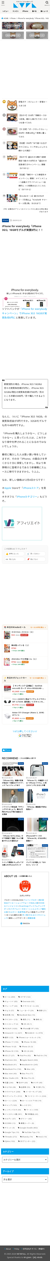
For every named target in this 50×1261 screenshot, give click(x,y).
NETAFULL (21, 1254)
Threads (11, 1137)
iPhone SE (12, 1051)
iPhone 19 (10, 1046)
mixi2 (42, 1137)
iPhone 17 (12, 1042)
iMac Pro (29, 1078)
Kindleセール (35, 1033)
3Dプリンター (27, 1141)
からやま (10, 1087)
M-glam (27, 1257)
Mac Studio (12, 1078)
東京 (26, 1019)
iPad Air (41, 1055)
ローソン (11, 1101)
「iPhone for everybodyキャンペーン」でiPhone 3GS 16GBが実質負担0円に (24, 313)
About (8, 1249)
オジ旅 (25, 915)
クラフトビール (31, 1006)
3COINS (10, 1123)
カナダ (25, 997)
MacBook (11, 1064)
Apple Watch (30, 1060)
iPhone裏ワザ (31, 1028)
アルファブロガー (30, 900)
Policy (16, 1249)
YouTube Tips (32, 1132)
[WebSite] (25, 923)
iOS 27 (10, 1055)
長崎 (39, 1019)
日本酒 (9, 1015)
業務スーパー (27, 1123)
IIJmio (10, 1141)
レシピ (26, 1105)
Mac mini (11, 1073)
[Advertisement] (25, 68)
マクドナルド (12, 1092)
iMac (31, 1069)
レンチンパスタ (13, 1110)
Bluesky (27, 1137)
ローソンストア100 (31, 1101)
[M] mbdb (37, 1257)
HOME (6, 18)
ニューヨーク (26, 1010)
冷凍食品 (32, 1114)
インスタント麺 (13, 1114)
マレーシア (11, 1006)
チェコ (9, 1010)
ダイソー (26, 1119)
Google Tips (12, 1132)
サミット (10, 1128)
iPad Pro (25, 1055)
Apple (7, 488)
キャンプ (11, 1105)
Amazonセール (13, 1033)
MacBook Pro (13, 1069)
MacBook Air (30, 1064)
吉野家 (25, 1087)
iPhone (13, 18)
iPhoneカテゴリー (27, 496)
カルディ (10, 1119)
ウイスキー (11, 1019)
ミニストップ (11, 1024)
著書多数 (31, 918)
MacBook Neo (27, 1015)
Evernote (29, 1001)
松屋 (9, 1083)
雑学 (9, 1037)
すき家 (40, 1087)
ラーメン (32, 1110)
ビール (10, 997)
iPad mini (11, 1060)
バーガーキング (34, 1092)
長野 (43, 1010)
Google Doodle (29, 1128)
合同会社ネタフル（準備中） (34, 1249)
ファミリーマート (36, 1096)
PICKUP (11, 1028)
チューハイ (11, 1001)
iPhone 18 (30, 1042)
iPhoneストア (31, 488)
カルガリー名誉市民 (17, 912)
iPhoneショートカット (30, 1037)
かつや (37, 1083)
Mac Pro (27, 1073)
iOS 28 (27, 1024)
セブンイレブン (13, 1096)
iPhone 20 (27, 1046)
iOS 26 (28, 1051)
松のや (23, 1083)
